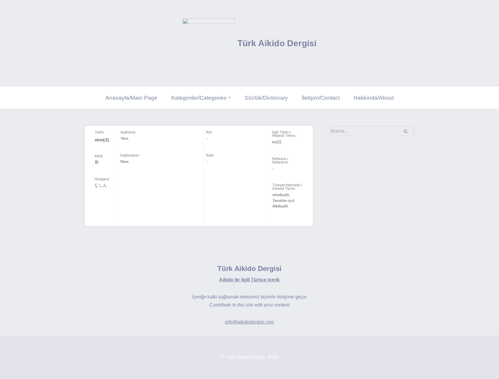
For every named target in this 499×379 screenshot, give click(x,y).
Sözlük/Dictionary (266, 98)
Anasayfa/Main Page (131, 98)
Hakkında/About (373, 98)
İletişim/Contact (321, 98)
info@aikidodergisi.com (249, 321)
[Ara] (407, 131)
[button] (229, 97)
